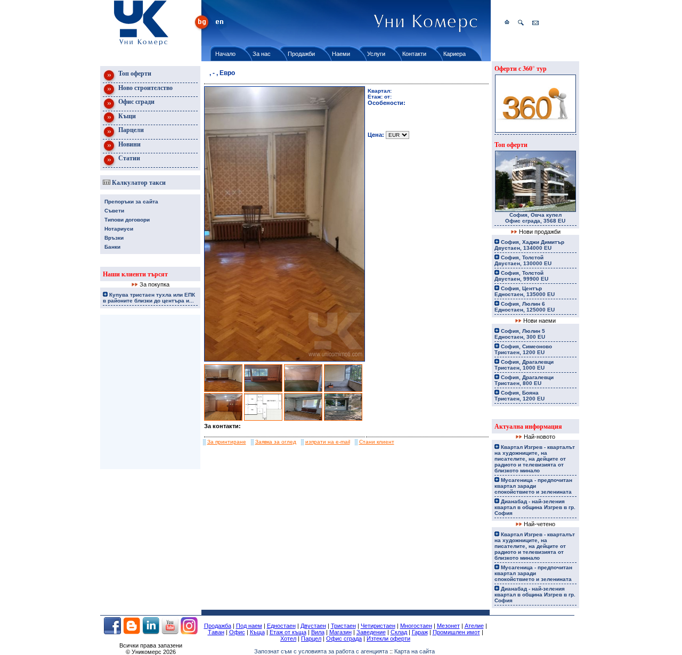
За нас (262, 54)
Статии (128, 157)
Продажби (301, 54)
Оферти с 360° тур (520, 68)
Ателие (474, 626)
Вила (317, 632)
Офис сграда (344, 638)
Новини (129, 144)
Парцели (130, 129)
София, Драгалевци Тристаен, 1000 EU (524, 365)
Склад (399, 632)
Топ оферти (134, 73)
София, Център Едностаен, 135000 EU (524, 291)
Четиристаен (378, 626)
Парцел (311, 638)
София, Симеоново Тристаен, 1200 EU (523, 349)
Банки (112, 247)
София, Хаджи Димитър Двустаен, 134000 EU (529, 245)
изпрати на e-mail (327, 442)
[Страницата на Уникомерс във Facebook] (112, 632)
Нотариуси (118, 229)
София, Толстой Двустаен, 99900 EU (521, 276)
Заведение (371, 632)
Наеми (341, 54)
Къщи (126, 115)
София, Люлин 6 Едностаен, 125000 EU (524, 307)
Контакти (414, 54)
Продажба (217, 626)
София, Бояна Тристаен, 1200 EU (519, 396)
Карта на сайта (414, 651)
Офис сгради (136, 101)
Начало (225, 54)
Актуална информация (528, 426)
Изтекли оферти (388, 638)
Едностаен (281, 626)
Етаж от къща (288, 632)
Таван (216, 632)
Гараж (420, 632)
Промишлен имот (456, 632)
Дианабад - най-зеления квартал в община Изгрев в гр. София (534, 507)
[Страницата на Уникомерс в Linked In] (150, 632)
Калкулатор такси (138, 182)
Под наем (249, 626)
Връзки (114, 238)
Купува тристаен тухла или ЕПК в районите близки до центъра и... (149, 298)
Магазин (340, 632)
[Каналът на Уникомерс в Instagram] (189, 632)
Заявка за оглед (275, 442)
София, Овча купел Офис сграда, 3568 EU (535, 218)
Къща (257, 632)
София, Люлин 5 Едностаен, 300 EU (519, 334)
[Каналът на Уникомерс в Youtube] (169, 632)
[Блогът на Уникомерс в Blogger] (131, 632)
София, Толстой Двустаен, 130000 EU (522, 260)
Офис (237, 632)
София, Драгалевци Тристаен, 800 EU (524, 380)
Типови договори (127, 220)
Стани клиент (376, 442)
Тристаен (343, 626)
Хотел (288, 638)
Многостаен (416, 626)
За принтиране (226, 442)
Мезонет (448, 626)
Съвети (114, 211)
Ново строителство (145, 87)
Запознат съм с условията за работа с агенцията (321, 651)
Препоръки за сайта (131, 201)
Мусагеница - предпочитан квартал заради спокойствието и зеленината (533, 486)
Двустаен (313, 626)
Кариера (454, 54)
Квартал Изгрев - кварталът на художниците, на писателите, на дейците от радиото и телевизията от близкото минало (534, 458)
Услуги (376, 54)
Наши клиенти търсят (135, 274)
